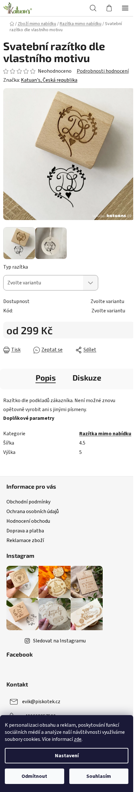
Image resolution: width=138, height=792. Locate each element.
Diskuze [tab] (87, 377)
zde (78, 739)
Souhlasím (98, 776)
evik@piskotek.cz (41, 701)
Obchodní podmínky (28, 501)
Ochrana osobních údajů (32, 511)
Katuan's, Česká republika (49, 80)
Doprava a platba (25, 530)
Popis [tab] (46, 377)
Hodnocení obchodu (28, 521)
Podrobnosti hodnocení (103, 71)
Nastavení (67, 755)
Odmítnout (34, 776)
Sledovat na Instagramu (59, 640)
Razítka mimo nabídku (105, 433)
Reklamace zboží (25, 540)
